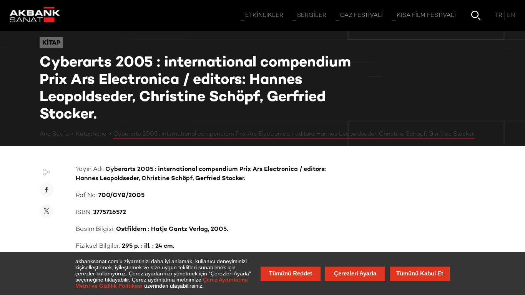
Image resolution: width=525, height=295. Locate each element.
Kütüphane (91, 134)
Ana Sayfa (54, 134)
